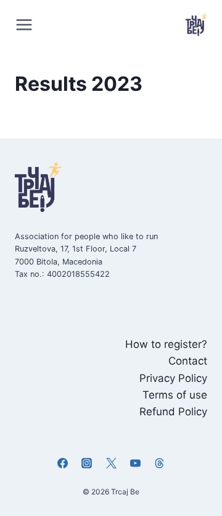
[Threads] (159, 462)
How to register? (166, 344)
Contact (187, 361)
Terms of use (174, 395)
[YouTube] (135, 462)
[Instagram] (86, 462)
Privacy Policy (173, 378)
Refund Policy (173, 411)
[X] (111, 462)
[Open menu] (27, 24)
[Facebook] (62, 462)
